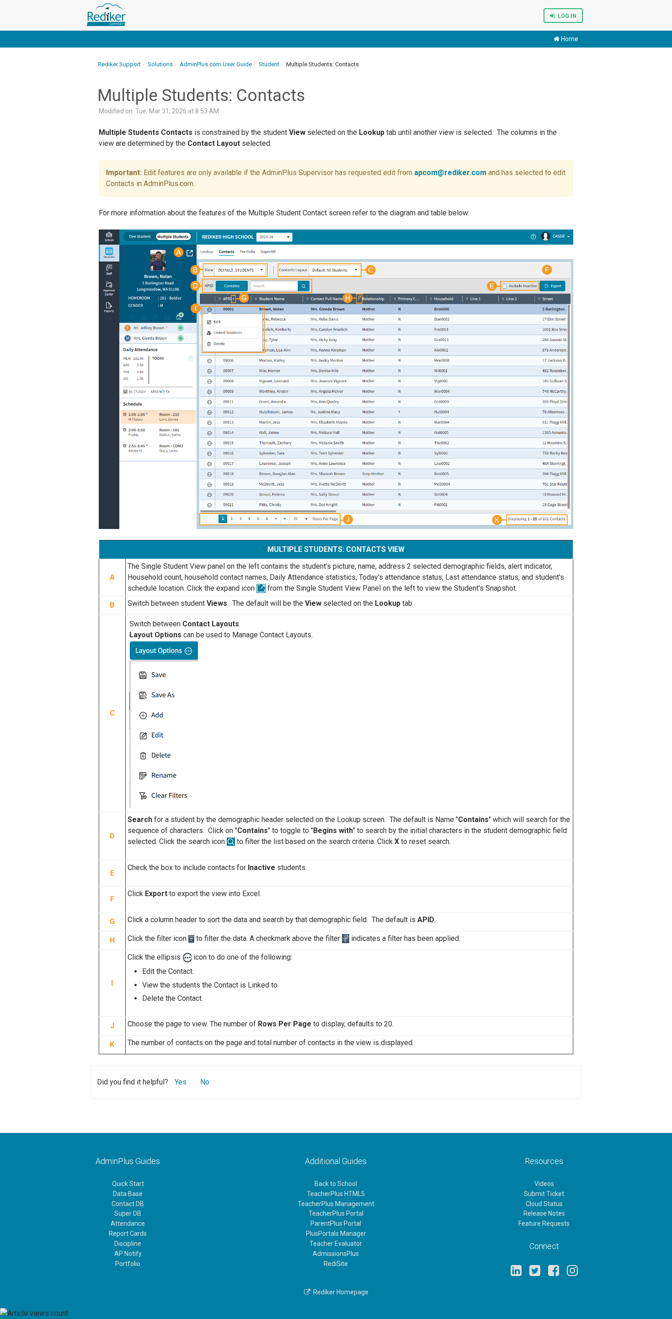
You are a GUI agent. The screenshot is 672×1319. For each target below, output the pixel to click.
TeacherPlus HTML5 (336, 1193)
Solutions (160, 64)
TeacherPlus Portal (336, 1213)
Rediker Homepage (339, 1292)
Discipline (127, 1243)
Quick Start (128, 1183)
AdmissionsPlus (336, 1253)
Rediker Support (119, 64)
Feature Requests (544, 1223)
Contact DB (128, 1203)
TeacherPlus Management (336, 1203)
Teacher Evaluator (335, 1243)
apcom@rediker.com (450, 172)
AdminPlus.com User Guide (216, 64)
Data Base (128, 1193)
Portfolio (127, 1263)
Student (269, 64)
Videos (544, 1183)
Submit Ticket (544, 1193)
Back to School (336, 1183)
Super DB (127, 1213)
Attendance (128, 1223)
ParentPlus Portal (335, 1223)
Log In (565, 16)
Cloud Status (544, 1203)
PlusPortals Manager (336, 1233)
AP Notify (128, 1253)
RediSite (336, 1263)
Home (569, 39)
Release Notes (544, 1213)
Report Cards (128, 1233)
